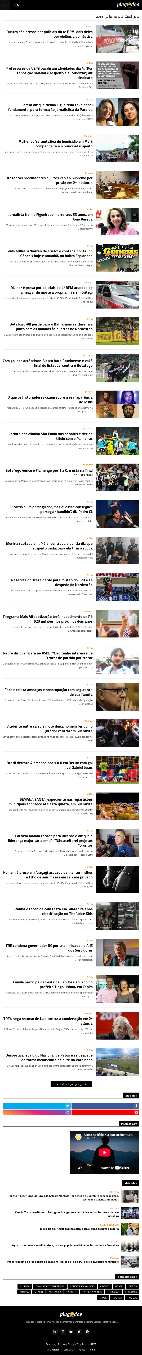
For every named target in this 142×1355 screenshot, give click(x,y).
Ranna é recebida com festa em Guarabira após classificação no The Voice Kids (54, 911)
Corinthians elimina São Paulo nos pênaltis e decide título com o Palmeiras (51, 436)
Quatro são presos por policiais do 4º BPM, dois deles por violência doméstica (49, 34)
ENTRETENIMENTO (92, 1292)
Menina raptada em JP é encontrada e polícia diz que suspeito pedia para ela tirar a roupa (49, 546)
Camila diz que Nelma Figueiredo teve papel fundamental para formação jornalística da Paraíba (50, 107)
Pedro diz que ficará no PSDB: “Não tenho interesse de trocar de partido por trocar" (48, 655)
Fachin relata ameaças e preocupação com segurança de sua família (49, 692)
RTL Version (53, 1350)
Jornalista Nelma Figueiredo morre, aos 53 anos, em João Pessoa (50, 217)
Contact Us (69, 1350)
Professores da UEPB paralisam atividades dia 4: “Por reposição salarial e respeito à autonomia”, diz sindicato (49, 73)
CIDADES (104, 1286)
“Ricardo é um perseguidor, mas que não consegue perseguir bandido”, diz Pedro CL (51, 509)
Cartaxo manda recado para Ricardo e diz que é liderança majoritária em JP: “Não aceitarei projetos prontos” (50, 841)
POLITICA (117, 1297)
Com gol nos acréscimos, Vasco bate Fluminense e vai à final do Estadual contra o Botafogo (48, 363)
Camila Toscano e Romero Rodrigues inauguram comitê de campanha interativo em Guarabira (67, 1214)
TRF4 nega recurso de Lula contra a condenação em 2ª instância (48, 1021)
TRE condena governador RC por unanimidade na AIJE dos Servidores (49, 948)
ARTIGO (133, 1286)
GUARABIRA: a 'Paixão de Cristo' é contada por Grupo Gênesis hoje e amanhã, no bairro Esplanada (50, 253)
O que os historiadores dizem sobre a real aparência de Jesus (50, 399)
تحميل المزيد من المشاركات (72, 1084)
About (82, 1350)
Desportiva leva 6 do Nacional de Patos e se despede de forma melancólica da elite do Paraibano (49, 1057)
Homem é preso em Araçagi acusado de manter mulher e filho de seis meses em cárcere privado (48, 875)
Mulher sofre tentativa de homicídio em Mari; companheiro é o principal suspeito (56, 144)
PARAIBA (24, 1292)
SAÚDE (102, 1297)
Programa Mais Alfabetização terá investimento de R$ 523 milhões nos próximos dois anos (48, 619)
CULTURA (25, 1286)
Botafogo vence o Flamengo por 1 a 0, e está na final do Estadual (49, 473)
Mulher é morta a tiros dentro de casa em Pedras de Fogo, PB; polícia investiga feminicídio (63, 1262)
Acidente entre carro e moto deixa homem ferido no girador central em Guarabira (50, 728)
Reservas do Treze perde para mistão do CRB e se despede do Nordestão (52, 582)
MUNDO (39, 1292)
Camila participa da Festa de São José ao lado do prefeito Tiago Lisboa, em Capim (53, 984)
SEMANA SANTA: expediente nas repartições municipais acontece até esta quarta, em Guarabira (51, 802)
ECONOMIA (131, 1292)
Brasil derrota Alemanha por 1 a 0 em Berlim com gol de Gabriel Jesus (50, 765)
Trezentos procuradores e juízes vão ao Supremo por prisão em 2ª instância (49, 180)
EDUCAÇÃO (113, 1292)
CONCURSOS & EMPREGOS (50, 1286)
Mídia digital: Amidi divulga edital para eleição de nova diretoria (79, 1229)
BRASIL (119, 1286)
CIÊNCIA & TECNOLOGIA (82, 1286)
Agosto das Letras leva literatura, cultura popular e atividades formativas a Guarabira (65, 1245)
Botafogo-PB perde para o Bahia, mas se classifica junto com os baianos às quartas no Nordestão (51, 326)
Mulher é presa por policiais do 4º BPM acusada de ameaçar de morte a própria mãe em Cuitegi (52, 290)
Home (92, 1350)
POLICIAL (132, 1297)
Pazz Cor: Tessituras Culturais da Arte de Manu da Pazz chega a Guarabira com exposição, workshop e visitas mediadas (63, 1197)
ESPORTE (72, 1292)
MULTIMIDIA (55, 1292)
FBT (94, 1344)
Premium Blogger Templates (72, 1344)
